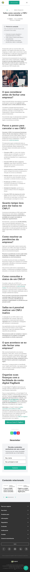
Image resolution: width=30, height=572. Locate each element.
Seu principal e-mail (11, 462)
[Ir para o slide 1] (6, 497)
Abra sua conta (14, 2)
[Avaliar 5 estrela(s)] (18, 429)
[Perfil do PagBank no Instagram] (9, 549)
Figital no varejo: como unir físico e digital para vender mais (23, 491)
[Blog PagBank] (26, 549)
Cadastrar (15, 468)
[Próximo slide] (15, 497)
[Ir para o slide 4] (10, 497)
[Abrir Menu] (26, 2)
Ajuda (15, 544)
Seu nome (8, 458)
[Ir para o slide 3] (9, 497)
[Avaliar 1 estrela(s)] (12, 429)
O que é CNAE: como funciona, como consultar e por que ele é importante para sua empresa (8, 492)
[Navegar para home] (7, 10)
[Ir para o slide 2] (8, 497)
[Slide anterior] (3, 497)
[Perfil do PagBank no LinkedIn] (20, 549)
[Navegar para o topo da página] (26, 568)
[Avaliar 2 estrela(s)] (13, 429)
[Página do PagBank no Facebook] (3, 549)
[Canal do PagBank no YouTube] (15, 549)
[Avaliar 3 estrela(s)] (15, 429)
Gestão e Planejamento (18, 10)
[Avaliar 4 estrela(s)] (16, 429)
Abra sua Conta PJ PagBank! (15, 422)
